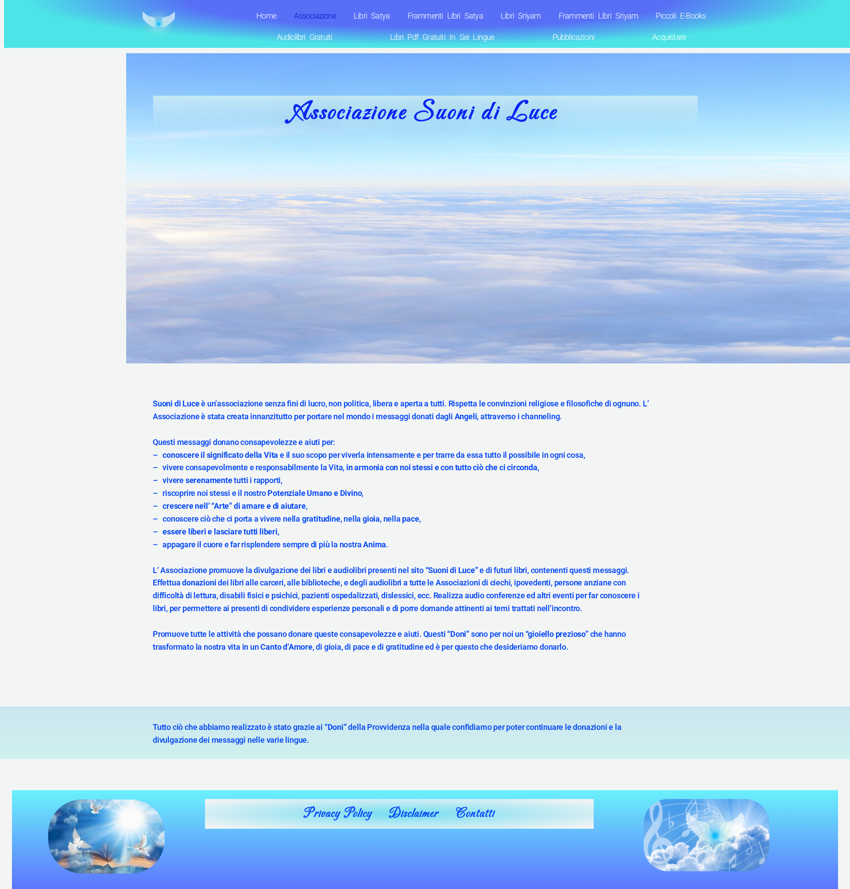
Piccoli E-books (681, 15)
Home (266, 15)
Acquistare (669, 37)
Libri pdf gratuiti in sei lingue (442, 37)
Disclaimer (414, 814)
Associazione (315, 15)
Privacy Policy (338, 814)
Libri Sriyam (521, 15)
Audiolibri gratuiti (304, 37)
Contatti (475, 814)
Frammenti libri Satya (445, 15)
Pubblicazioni (573, 37)
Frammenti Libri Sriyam (598, 15)
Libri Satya (372, 15)
